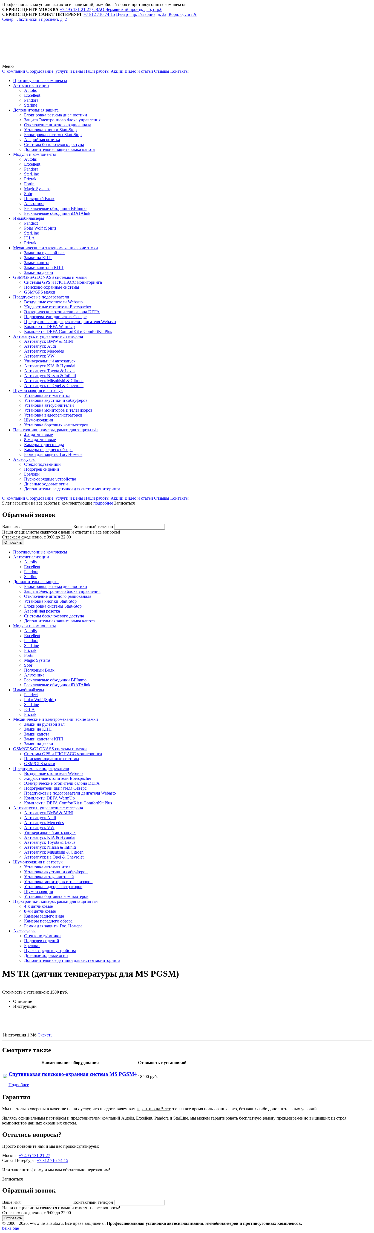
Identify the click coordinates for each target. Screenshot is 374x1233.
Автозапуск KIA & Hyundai (49, 366)
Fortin (29, 183)
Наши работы (96, 71)
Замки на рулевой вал (44, 252)
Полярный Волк (39, 198)
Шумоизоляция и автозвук (38, 390)
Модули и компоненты (34, 154)
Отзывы (161, 71)
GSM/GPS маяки (39, 292)
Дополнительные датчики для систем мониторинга (72, 489)
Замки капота (36, 262)
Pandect (31, 223)
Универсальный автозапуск (50, 361)
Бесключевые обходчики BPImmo (55, 208)
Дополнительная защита (36, 110)
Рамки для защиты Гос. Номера (53, 454)
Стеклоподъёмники (42, 464)
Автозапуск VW (39, 356)
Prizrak (30, 179)
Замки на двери (38, 272)
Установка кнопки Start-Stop (50, 129)
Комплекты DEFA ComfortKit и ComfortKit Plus (68, 331)
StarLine (31, 174)
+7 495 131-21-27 (34, 1155)
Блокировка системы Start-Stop (53, 134)
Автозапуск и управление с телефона (48, 336)
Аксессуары (24, 459)
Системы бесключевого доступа (54, 144)
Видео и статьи (138, 71)
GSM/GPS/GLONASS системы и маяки (50, 277)
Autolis (30, 90)
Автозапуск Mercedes (44, 351)
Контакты (179, 71)
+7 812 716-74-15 (52, 1160)
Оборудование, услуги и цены (54, 71)
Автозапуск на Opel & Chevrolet (54, 385)
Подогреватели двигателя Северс (55, 316)
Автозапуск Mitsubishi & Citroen (54, 380)
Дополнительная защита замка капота (59, 149)
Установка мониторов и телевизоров (58, 410)
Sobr (28, 193)
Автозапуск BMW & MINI (48, 341)
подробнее (103, 503)
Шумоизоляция (38, 420)
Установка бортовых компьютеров (56, 425)
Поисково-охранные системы (51, 287)
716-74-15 (99, 14)
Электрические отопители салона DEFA (62, 311)
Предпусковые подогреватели (41, 297)
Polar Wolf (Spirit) (40, 228)
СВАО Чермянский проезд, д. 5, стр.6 (127, 9)
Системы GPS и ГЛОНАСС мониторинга (63, 282)
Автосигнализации (31, 85)
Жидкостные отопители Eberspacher (57, 306)
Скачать (45, 1035)
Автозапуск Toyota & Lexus (49, 370)
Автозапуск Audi (40, 346)
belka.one (10, 1228)
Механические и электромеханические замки (55, 247)
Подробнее (18, 1084)
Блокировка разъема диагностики (55, 115)
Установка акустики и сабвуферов (56, 400)
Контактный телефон (93, 526)
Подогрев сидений (41, 469)
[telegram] (43, 61)
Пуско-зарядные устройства (50, 479)
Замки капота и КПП (44, 267)
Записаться (124, 503)
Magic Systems (37, 188)
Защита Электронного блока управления (62, 120)
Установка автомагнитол (47, 395)
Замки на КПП (38, 257)
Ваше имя (12, 526)
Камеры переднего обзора (48, 449)
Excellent (32, 95)
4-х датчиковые (38, 434)
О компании (13, 71)
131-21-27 (75, 9)
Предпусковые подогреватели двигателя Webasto (70, 321)
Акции (116, 71)
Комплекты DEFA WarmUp (49, 326)
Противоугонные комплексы (40, 80)
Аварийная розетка (42, 139)
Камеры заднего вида (44, 444)
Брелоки (32, 474)
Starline (30, 105)
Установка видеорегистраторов (53, 415)
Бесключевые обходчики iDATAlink (57, 213)
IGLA (29, 238)
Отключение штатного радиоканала (57, 124)
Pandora (31, 100)
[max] (126, 61)
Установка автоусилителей (49, 405)
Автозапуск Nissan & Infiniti (50, 375)
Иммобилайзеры (28, 218)
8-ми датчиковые (40, 439)
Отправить (13, 542)
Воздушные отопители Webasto (53, 302)
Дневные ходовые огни (46, 484)
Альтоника (34, 203)
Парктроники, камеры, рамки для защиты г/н (55, 429)
